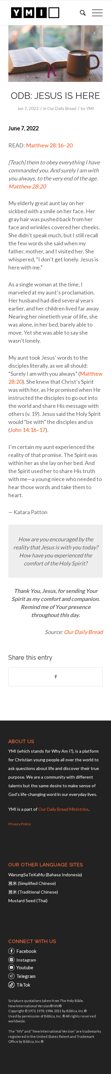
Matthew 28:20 (27, 186)
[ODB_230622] (55, 53)
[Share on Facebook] (55, 677)
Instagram (26, 959)
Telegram (25, 976)
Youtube (24, 967)
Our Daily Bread (61, 108)
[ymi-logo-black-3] (46, 12)
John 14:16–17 (27, 429)
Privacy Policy (19, 824)
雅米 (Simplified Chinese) (32, 883)
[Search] (80, 12)
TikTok (23, 984)
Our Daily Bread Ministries (63, 809)
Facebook (26, 951)
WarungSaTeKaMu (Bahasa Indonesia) (45, 874)
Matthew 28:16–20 (49, 145)
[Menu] (94, 12)
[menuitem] (80, 12)
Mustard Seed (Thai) (27, 900)
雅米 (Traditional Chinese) (33, 891)
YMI (90, 108)
